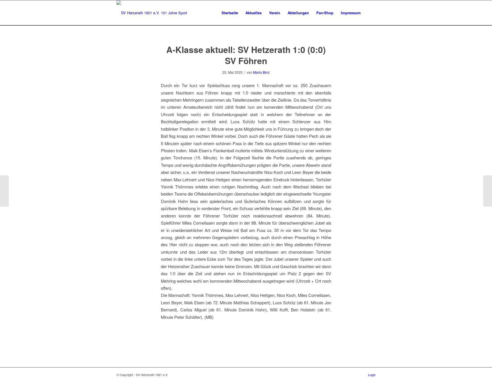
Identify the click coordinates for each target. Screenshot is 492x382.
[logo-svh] (151, 12)
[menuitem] (230, 12)
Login (372, 374)
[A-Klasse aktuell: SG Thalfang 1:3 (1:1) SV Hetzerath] (4, 191)
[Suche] (370, 12)
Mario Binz (261, 72)
